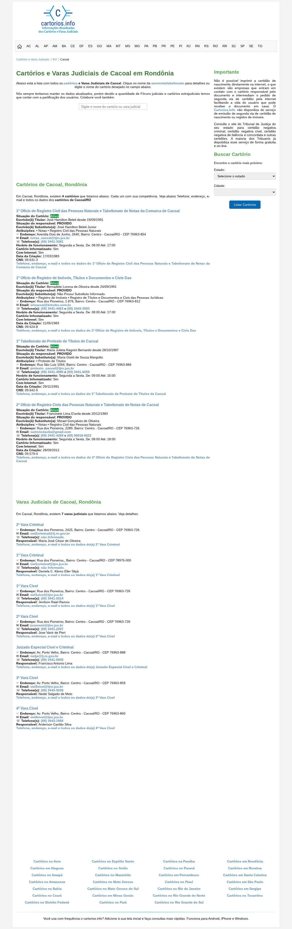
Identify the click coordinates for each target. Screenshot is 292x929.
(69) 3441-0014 (52, 598)
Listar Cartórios (245, 204)
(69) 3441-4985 (52, 372)
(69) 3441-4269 (52, 435)
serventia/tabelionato (167, 83)
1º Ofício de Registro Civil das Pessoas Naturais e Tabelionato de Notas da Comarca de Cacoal (98, 211)
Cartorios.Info (224, 110)
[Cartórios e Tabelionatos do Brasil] (19, 47)
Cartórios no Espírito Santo (113, 861)
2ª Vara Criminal (30, 524)
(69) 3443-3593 (78, 308)
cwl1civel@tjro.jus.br (46, 595)
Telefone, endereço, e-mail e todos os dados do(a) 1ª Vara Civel (65, 605)
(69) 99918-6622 (79, 435)
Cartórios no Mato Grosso (113, 882)
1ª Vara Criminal (30, 555)
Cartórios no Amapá (47, 875)
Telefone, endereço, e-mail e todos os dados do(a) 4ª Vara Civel (65, 728)
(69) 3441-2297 (52, 629)
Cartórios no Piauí (179, 882)
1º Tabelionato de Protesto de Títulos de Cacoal (57, 341)
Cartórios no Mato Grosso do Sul (113, 888)
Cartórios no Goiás (113, 868)
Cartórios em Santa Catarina (245, 875)
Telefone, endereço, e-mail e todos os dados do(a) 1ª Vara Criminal (68, 575)
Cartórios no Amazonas (47, 882)
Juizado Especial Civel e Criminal (44, 647)
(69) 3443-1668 (52, 721)
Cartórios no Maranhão (113, 875)
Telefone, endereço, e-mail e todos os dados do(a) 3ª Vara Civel (65, 697)
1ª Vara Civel (27, 586)
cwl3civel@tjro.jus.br (46, 686)
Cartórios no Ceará (47, 895)
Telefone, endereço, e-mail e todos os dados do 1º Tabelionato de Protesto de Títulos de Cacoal (91, 394)
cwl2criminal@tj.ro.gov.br (50, 533)
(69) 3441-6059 (78, 372)
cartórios (71, 83)
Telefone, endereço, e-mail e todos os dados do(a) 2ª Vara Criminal (68, 544)
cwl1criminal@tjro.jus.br (49, 564)
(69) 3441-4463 (52, 308)
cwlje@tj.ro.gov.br (44, 656)
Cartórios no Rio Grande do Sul (179, 902)
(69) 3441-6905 (52, 659)
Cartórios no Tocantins (245, 895)
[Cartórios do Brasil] (58, 32)
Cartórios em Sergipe (245, 888)
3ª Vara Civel (27, 678)
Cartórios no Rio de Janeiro (179, 888)
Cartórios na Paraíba (179, 861)
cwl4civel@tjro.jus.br (46, 717)
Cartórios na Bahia (47, 888)
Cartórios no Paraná (179, 868)
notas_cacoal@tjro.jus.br (50, 238)
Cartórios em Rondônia (245, 861)
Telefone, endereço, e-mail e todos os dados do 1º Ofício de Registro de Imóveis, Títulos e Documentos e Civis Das (106, 330)
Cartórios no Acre (47, 861)
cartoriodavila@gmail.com (50, 432)
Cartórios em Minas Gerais (112, 895)
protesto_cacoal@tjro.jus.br (52, 368)
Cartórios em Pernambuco (179, 875)
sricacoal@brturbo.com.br (50, 305)
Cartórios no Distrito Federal (47, 902)
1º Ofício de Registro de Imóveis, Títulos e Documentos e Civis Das (73, 278)
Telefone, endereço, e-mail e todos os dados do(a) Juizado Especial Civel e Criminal (81, 667)
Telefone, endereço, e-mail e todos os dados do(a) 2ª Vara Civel (65, 636)
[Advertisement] (190, 15)
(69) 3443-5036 (52, 690)
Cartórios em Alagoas (47, 868)
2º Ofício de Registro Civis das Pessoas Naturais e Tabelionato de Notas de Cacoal (87, 405)
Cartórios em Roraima (245, 868)
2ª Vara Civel (27, 616)
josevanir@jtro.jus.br (46, 625)
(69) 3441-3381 (52, 241)
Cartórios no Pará (113, 902)
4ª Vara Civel (27, 708)
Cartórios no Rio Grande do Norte (179, 895)
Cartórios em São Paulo (245, 882)
